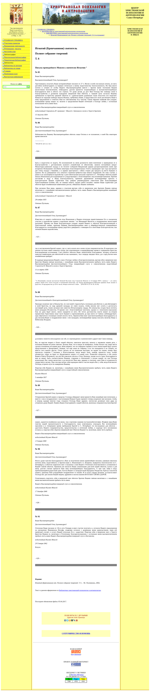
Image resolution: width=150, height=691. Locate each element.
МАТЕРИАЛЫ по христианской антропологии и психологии (63, 31)
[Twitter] (67, 620)
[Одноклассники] (70, 620)
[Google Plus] (77, 620)
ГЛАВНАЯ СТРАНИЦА (45, 29)
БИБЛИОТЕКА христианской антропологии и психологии (67, 33)
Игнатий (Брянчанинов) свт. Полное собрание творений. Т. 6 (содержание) (77, 35)
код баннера (75, 654)
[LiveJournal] (74, 620)
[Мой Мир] (72, 620)
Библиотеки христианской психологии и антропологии (80, 590)
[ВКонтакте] (65, 620)
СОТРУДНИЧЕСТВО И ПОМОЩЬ (76, 633)
